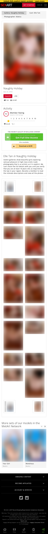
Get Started (28, 5)
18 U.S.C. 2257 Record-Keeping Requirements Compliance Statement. (24, 510)
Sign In (39, 5)
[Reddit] (27, 498)
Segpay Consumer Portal (37, 522)
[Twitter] (21, 498)
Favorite (8, 96)
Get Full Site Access (27, 137)
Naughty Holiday (13, 88)
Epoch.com (24, 521)
